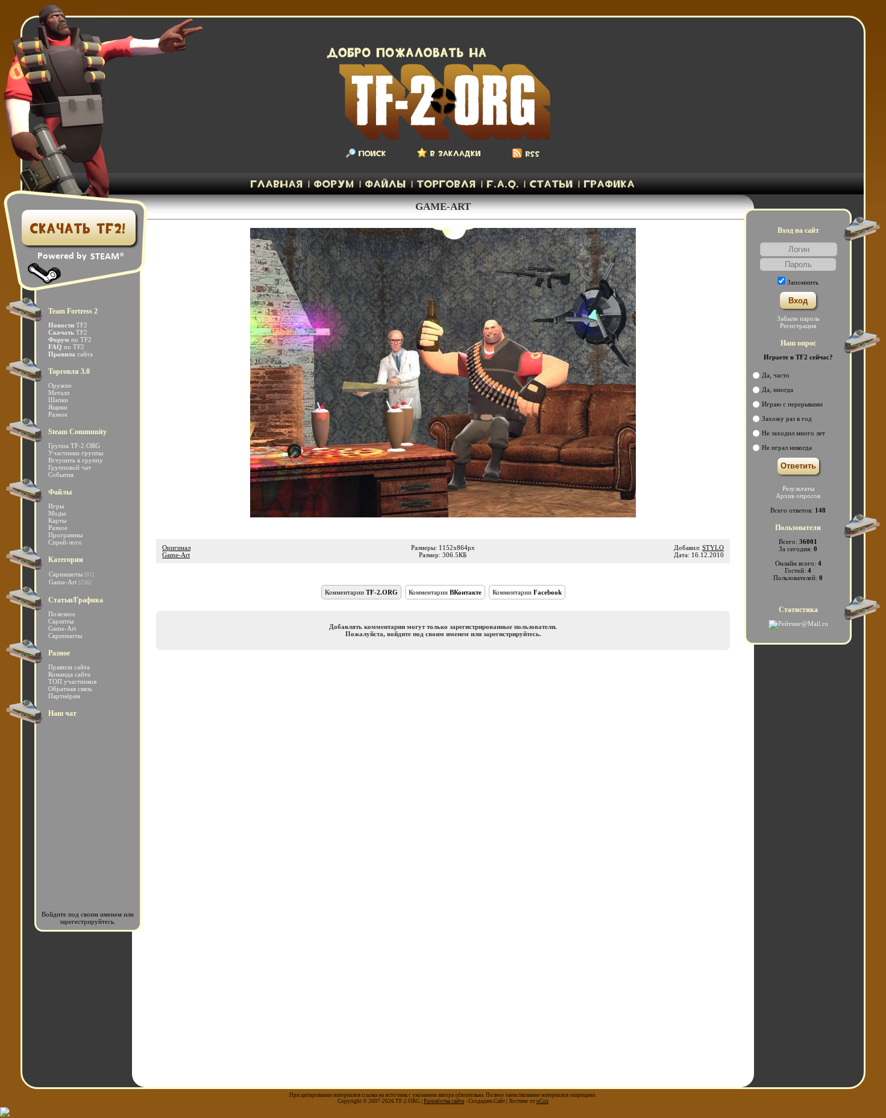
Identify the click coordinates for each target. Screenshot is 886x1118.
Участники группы (75, 452)
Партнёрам (64, 696)
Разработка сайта (444, 1101)
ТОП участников (72, 681)
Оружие (60, 385)
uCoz (542, 1101)
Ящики (58, 407)
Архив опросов (798, 495)
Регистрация (798, 325)
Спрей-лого (65, 542)
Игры (56, 506)
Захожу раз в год (787, 418)
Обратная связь (70, 688)
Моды (57, 513)
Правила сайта (69, 667)
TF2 (67, 325)
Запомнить (802, 282)
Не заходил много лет (793, 433)
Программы (65, 534)
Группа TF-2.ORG (74, 445)
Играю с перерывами (792, 404)
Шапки (58, 399)
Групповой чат (69, 467)
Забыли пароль (798, 318)
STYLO (713, 547)
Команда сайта (69, 674)
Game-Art (176, 554)
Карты (57, 520)
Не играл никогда (787, 447)
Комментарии (361, 592)
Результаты (798, 488)
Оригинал (176, 547)
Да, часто (776, 375)
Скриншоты (66, 574)
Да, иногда (777, 389)
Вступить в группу (75, 460)
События (61, 474)
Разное (58, 414)
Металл (58, 392)
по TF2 (70, 339)
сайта (70, 354)
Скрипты (61, 621)
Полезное (61, 613)
